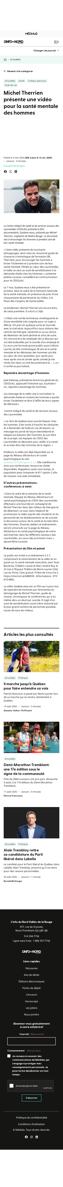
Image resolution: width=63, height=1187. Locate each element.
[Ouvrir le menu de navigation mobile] (56, 42)
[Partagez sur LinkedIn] (15, 171)
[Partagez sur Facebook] (5, 171)
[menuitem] (46, 50)
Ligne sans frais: (31, 940)
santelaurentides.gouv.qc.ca (20, 462)
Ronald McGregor (14, 165)
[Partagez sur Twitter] (10, 171)
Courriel (31, 1034)
